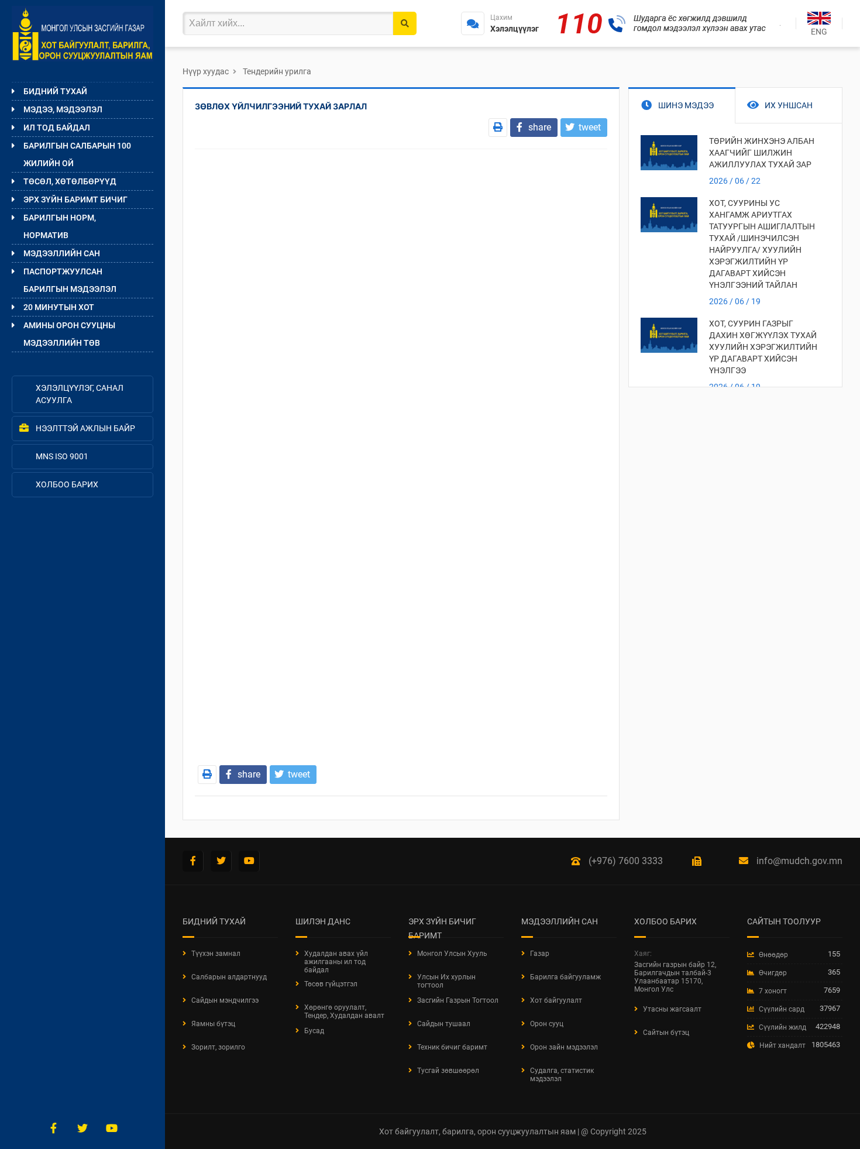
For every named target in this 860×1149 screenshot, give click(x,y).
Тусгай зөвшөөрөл (448, 1071)
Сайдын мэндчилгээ (225, 1000)
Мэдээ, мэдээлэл (62, 109)
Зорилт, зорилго (218, 1047)
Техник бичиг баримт (452, 1047)
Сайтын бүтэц (666, 1032)
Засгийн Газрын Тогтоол (457, 1000)
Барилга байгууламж (565, 977)
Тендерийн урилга (277, 71)
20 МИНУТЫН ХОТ (58, 307)
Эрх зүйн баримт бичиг (75, 199)
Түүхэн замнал (215, 954)
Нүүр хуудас (206, 71)
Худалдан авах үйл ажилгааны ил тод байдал (336, 962)
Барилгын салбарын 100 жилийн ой (77, 154)
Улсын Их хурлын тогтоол (446, 981)
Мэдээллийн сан (61, 253)
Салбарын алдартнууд (229, 977)
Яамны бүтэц (213, 1024)
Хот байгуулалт (556, 1000)
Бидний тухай (55, 91)
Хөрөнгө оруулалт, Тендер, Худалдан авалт (344, 1011)
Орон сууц (546, 1024)
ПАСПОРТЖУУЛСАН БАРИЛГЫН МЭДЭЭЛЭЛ (69, 280)
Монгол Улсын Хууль (452, 954)
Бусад (314, 1031)
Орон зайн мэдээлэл (564, 1047)
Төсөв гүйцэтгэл (330, 984)
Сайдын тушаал (443, 1024)
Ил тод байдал (56, 127)
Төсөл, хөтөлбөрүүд (69, 181)
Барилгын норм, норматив (59, 226)
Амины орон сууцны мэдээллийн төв (69, 334)
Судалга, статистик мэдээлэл (562, 1075)
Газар (539, 954)
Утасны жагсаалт (672, 1009)
